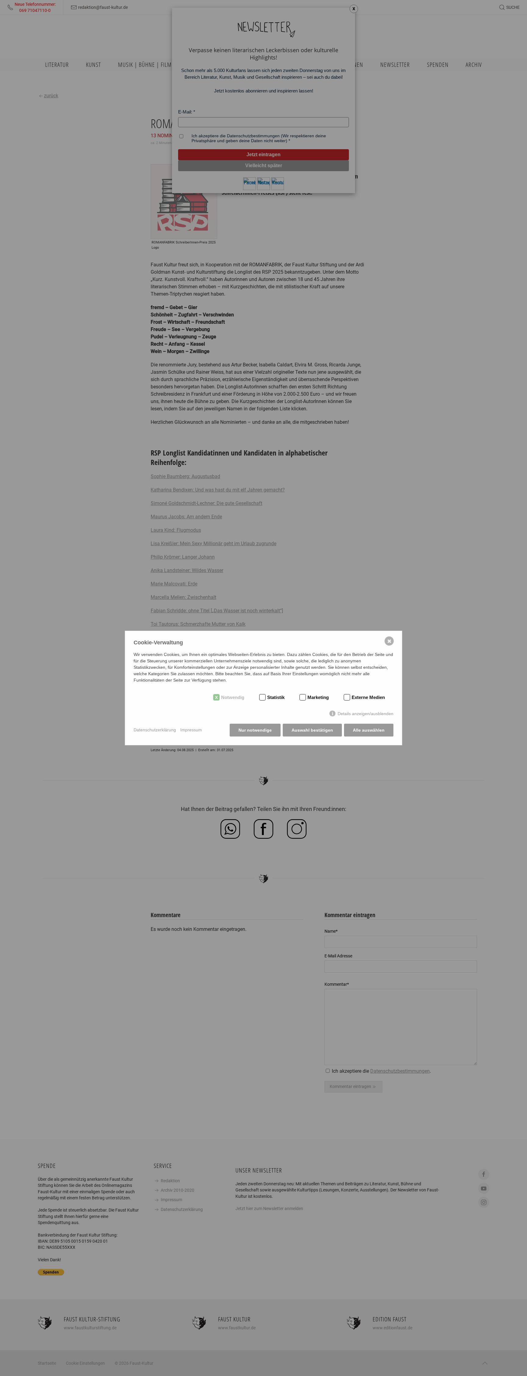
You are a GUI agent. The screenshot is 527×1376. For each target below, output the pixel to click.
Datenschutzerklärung (155, 729)
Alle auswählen (369, 730)
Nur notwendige (255, 730)
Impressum (191, 729)
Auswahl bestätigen (312, 730)
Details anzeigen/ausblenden (365, 713)
